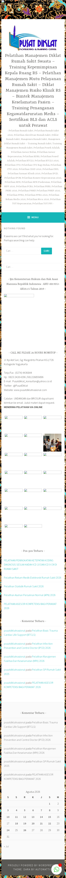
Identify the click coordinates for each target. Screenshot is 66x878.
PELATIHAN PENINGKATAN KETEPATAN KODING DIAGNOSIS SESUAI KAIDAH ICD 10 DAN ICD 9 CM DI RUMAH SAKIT (30, 565)
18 (16, 823)
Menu (35, 217)
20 (33, 823)
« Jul (6, 846)
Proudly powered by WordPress (31, 865)
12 (24, 817)
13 (33, 817)
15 (49, 817)
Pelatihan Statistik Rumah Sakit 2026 (24, 586)
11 (16, 817)
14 (41, 817)
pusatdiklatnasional (14, 630)
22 (49, 823)
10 (8, 817)
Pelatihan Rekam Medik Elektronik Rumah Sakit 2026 (32, 577)
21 (41, 823)
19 (24, 823)
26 (24, 830)
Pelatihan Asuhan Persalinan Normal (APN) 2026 (30, 595)
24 (8, 830)
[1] (56, 871)
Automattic (44, 869)
